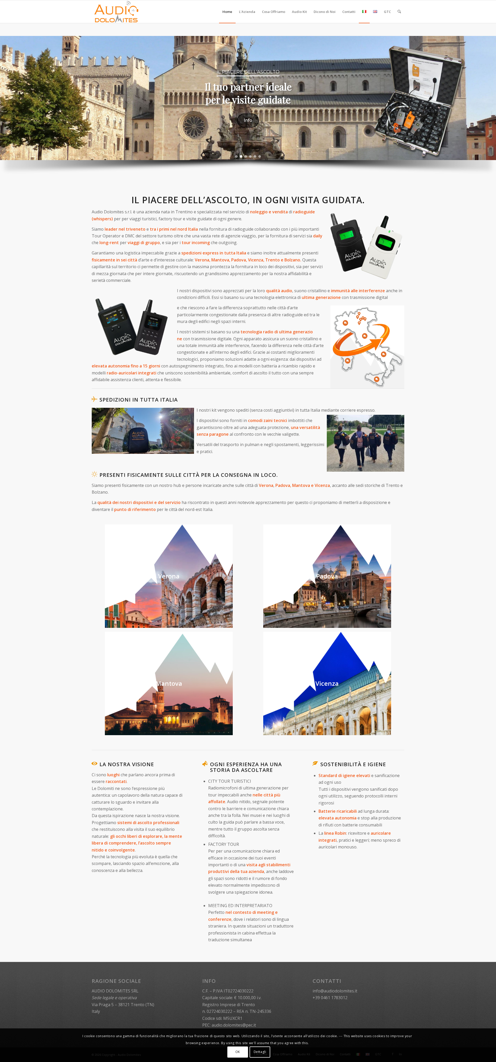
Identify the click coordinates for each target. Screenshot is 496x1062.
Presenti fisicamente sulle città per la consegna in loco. (188, 474)
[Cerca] (399, 11)
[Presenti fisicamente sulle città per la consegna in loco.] (94, 474)
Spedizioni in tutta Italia (138, 399)
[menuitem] (227, 11)
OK (237, 1052)
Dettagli (260, 1052)
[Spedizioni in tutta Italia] (94, 399)
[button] (236, 156)
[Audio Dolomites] (116, 11)
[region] (248, 109)
